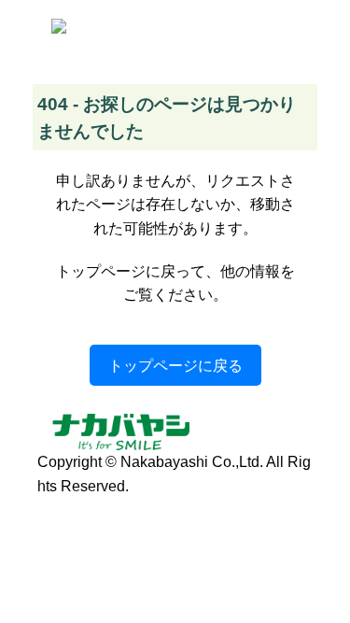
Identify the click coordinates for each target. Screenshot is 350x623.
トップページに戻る (175, 364)
